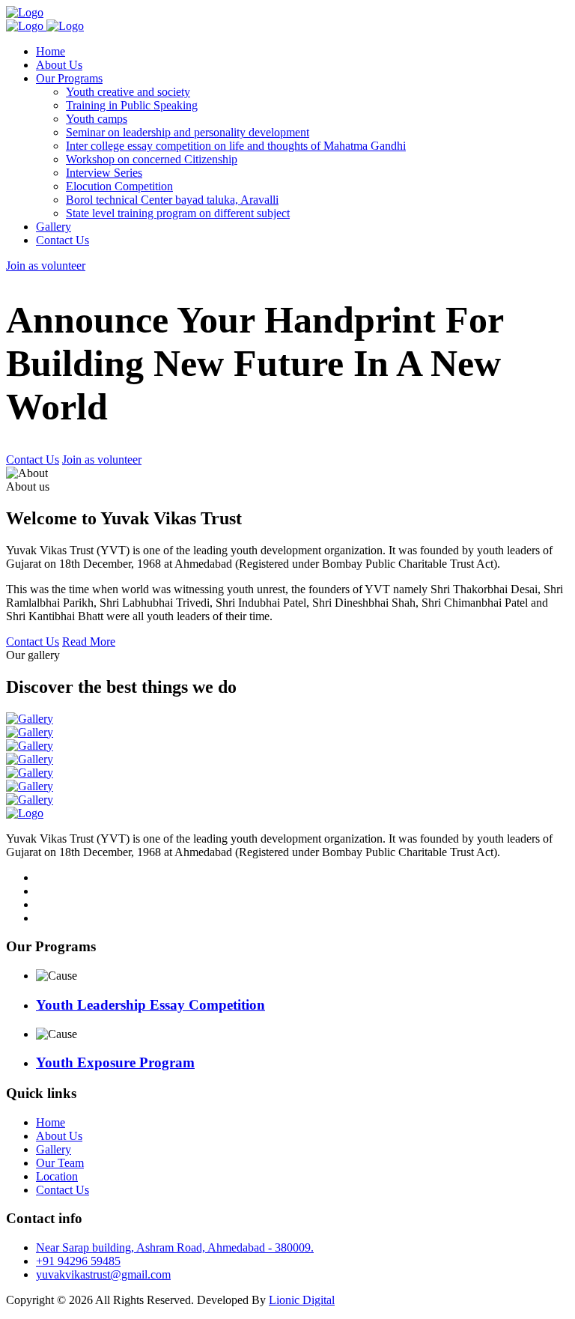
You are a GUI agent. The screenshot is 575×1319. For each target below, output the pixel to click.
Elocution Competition (119, 186)
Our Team (60, 1162)
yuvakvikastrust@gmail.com (103, 1274)
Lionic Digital (302, 1300)
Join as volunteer (45, 265)
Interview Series (104, 172)
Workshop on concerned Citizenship (151, 159)
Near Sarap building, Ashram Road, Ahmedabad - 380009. (175, 1247)
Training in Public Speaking (132, 105)
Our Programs (69, 78)
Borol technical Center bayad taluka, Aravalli (172, 199)
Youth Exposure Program (115, 1062)
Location (57, 1176)
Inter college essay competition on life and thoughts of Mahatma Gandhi (236, 145)
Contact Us (62, 240)
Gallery (53, 226)
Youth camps (96, 118)
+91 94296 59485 (78, 1261)
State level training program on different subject (178, 213)
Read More (88, 641)
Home (50, 51)
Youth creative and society (128, 91)
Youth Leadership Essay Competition (150, 1005)
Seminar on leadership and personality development (187, 132)
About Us (59, 64)
